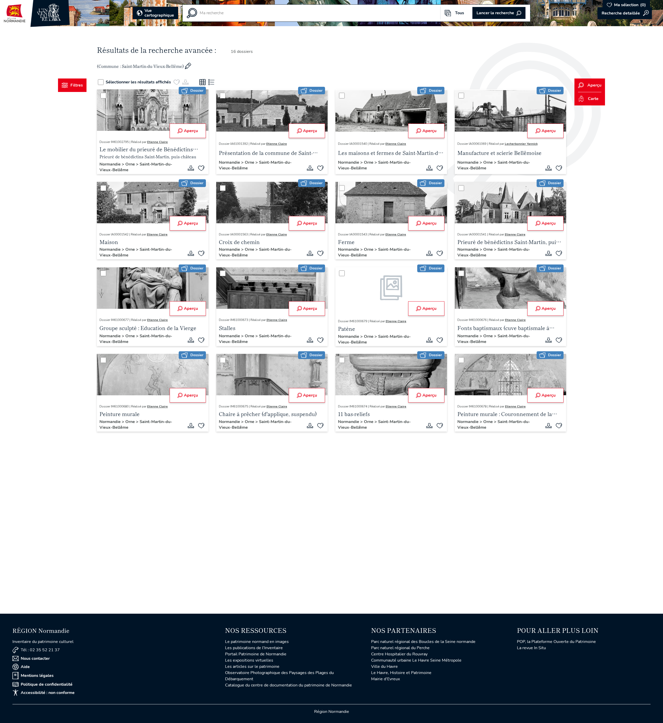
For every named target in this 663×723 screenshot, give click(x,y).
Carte (593, 99)
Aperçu (191, 131)
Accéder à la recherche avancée (624, 13)
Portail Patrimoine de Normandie (255, 654)
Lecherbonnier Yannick (521, 144)
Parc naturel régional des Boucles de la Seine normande (423, 642)
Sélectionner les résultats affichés (138, 82)
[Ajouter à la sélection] (201, 168)
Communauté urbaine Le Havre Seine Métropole (416, 660)
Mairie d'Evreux (385, 679)
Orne (130, 164)
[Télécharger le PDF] (191, 168)
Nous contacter (35, 658)
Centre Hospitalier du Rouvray (399, 654)
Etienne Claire (157, 142)
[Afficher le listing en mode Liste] (211, 82)
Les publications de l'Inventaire (254, 648)
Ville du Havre (384, 666)
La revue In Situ (531, 648)
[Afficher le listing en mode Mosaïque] (202, 82)
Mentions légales (37, 675)
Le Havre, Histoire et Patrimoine (401, 673)
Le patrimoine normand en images (257, 642)
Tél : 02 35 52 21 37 (40, 650)
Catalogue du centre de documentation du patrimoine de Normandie (288, 685)
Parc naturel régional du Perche (400, 648)
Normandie (110, 164)
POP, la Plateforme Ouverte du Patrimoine (556, 642)
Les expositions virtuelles (249, 660)
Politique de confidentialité (47, 684)
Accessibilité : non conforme (48, 693)
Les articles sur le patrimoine (252, 666)
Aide (25, 667)
